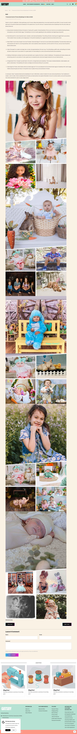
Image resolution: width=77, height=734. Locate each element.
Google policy (12, 727)
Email (40, 634)
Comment (8, 641)
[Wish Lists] (72, 4)
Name (7, 634)
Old (9, 10)
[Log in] (70, 4)
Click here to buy (9, 619)
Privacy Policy (7, 727)
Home (6, 10)
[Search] (67, 4)
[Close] (19, 719)
